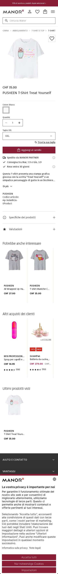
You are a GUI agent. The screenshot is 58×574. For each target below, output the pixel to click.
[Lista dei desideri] (51, 38)
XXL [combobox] (7, 136)
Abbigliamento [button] (20, 31)
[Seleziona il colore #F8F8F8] (6, 110)
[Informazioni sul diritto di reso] (53, 166)
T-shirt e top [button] (38, 31)
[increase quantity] (19, 122)
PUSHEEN (8, 193)
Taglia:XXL (7, 130)
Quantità (6, 117)
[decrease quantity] (6, 122)
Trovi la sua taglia (46, 142)
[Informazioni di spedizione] (53, 157)
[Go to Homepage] (13, 11)
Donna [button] (5, 31)
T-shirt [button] (51, 31)
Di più (6, 186)
